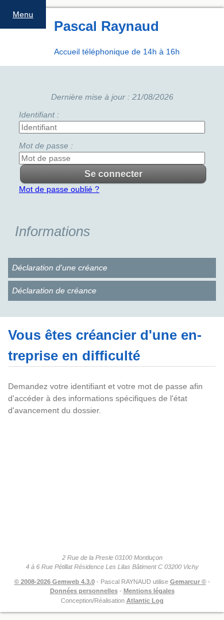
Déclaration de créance (54, 290)
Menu (23, 14)
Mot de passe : (46, 145)
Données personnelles (84, 590)
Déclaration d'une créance (59, 267)
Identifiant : (39, 114)
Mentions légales (149, 590)
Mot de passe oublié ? (59, 189)
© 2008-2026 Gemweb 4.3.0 (54, 581)
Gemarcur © (188, 581)
